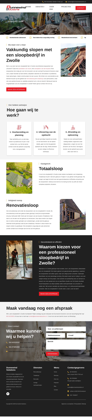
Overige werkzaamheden (37, 384)
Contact (56, 389)
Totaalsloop (36, 375)
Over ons (56, 379)
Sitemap (84, 404)
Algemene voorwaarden (67, 404)
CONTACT (80, 8)
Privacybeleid (77, 404)
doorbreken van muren (24, 68)
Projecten (56, 382)
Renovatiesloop (37, 372)
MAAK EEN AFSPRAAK (16, 89)
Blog (55, 386)
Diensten (56, 375)
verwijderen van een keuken (42, 68)
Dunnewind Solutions (20, 404)
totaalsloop (40, 78)
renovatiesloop (31, 78)
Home (55, 372)
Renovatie (35, 379)
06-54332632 (10, 316)
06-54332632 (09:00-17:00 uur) (53, 1)
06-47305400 (14, 347)
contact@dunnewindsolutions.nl (77, 1)
